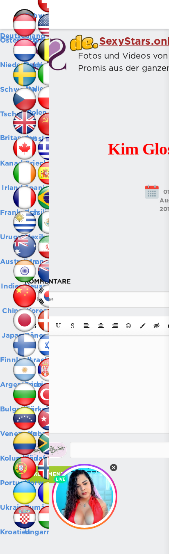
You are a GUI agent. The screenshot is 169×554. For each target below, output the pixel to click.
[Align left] (87, 325)
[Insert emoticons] (129, 325)
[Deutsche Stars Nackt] (12, 12)
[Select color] (143, 325)
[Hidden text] (157, 325)
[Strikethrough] (73, 325)
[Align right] (115, 325)
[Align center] (101, 325)
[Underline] (59, 325)
